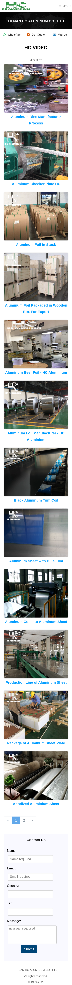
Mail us (62, 34)
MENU (66, 6)
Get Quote (38, 34)
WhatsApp (14, 34)
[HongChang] (17, 6)
